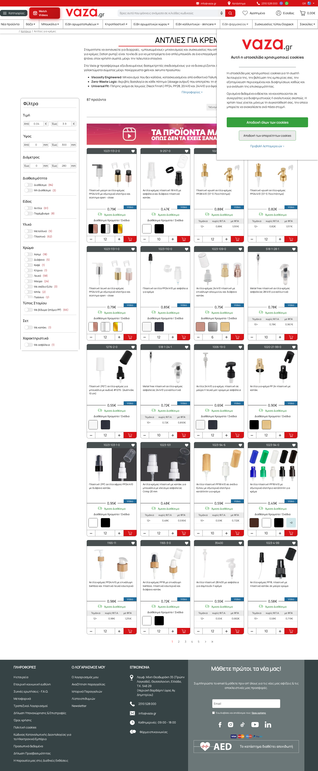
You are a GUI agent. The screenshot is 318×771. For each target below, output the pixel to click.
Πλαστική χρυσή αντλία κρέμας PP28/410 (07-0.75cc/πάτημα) (214, 192)
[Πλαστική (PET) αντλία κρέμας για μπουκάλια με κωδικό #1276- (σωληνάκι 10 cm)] (112, 366)
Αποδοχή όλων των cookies (267, 122)
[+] (119, 239)
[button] (31, 24)
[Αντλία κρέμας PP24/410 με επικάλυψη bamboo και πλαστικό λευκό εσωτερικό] (112, 562)
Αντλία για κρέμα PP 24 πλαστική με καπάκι (270, 388)
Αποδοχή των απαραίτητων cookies (267, 136)
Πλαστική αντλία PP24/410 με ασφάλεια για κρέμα (165, 290)
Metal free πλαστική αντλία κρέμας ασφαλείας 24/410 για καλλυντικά (163, 388)
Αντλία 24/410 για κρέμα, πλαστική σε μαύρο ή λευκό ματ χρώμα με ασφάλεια (218, 388)
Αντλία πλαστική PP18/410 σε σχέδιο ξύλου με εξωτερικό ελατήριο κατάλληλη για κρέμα (217, 488)
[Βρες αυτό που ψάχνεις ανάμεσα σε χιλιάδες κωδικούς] (230, 13)
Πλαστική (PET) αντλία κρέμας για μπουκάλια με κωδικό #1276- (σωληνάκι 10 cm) (111, 390)
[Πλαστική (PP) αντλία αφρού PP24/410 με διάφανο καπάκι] (112, 464)
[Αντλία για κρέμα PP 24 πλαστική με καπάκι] (273, 366)
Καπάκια (26, 31)
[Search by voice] (221, 13)
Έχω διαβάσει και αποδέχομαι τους (241, 712)
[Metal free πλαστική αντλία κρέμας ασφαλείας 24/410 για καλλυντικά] (165, 366)
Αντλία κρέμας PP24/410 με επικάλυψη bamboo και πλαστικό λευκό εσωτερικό (111, 584)
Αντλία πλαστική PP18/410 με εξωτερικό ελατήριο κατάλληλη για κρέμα (270, 488)
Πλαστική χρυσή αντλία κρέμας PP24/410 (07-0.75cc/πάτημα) (267, 192)
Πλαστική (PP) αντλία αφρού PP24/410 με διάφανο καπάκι (111, 486)
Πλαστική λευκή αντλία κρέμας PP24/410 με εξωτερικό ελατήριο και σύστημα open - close (109, 292)
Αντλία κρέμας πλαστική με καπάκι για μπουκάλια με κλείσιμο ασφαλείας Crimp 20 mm (164, 488)
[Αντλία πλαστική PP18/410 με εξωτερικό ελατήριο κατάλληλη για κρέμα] (273, 464)
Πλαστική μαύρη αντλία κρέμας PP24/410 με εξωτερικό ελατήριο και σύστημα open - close (109, 194)
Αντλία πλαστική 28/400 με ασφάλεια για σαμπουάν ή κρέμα (217, 584)
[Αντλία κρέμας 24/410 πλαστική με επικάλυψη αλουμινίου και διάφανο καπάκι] (219, 268)
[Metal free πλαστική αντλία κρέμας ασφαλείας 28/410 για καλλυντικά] (273, 268)
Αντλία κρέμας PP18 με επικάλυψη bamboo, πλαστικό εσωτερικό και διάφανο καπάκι (162, 586)
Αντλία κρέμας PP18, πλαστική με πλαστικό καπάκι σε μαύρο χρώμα (269, 584)
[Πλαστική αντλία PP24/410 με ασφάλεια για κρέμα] (165, 268)
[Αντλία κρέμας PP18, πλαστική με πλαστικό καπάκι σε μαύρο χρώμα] (273, 562)
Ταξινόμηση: (214, 107)
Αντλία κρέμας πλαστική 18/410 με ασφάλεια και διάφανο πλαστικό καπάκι (162, 194)
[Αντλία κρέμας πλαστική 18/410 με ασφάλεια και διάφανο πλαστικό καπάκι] (165, 170)
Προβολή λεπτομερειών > (267, 146)
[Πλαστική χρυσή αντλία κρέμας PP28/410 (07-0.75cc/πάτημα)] (219, 170)
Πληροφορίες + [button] (192, 92)
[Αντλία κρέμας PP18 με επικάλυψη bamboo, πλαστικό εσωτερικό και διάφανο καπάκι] (165, 562)
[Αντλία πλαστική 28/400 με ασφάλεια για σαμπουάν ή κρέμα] (219, 562)
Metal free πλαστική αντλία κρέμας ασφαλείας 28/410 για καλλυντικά (270, 290)
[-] (91, 239)
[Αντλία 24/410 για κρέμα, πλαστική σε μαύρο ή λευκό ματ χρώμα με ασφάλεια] (219, 366)
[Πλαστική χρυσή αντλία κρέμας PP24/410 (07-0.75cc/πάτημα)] (273, 170)
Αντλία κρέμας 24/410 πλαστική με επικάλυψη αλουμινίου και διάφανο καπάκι (216, 292)
